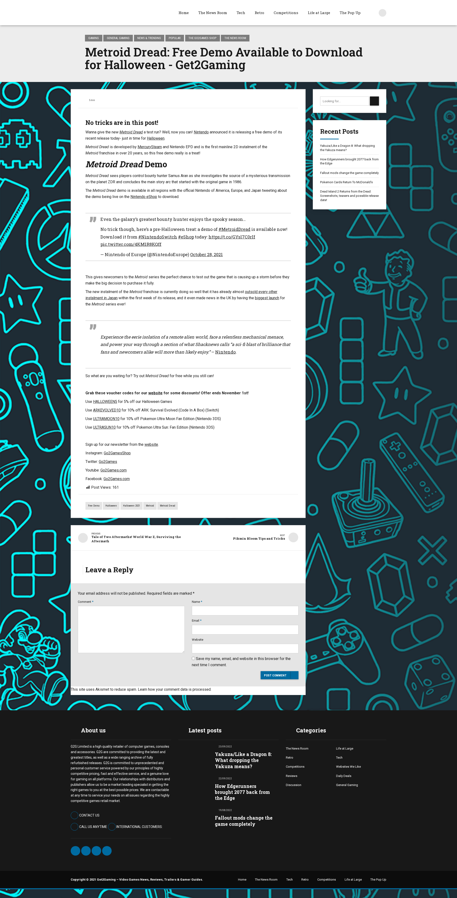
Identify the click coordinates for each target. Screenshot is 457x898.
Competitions (286, 12)
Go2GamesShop (117, 453)
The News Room (212, 12)
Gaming (93, 38)
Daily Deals (343, 776)
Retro (259, 12)
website (155, 393)
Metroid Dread (167, 505)
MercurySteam (150, 147)
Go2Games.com (113, 470)
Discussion (293, 785)
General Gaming (118, 38)
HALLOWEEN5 (105, 401)
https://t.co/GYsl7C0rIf (232, 237)
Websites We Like (348, 766)
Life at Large (319, 12)
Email (196, 620)
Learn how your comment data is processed (174, 689)
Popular (175, 38)
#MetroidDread (234, 229)
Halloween (155, 138)
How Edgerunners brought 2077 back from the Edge (349, 161)
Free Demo (93, 505)
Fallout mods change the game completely (349, 173)
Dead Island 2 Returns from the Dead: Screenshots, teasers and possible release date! (349, 196)
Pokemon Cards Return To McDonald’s (346, 182)
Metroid (150, 505)
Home (184, 12)
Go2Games (108, 461)
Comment (85, 602)
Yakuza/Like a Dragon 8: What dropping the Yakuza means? (347, 148)
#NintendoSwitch (157, 237)
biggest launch (267, 298)
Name (197, 602)
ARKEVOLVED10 (107, 410)
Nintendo (201, 132)
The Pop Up (350, 12)
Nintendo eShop (143, 196)
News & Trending (149, 38)
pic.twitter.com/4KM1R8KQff (130, 244)
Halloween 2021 (131, 505)
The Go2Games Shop (202, 38)
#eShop (186, 237)
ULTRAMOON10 (106, 418)
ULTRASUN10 (104, 427)
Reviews (291, 776)
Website (197, 639)
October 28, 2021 (206, 254)
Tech (241, 12)
